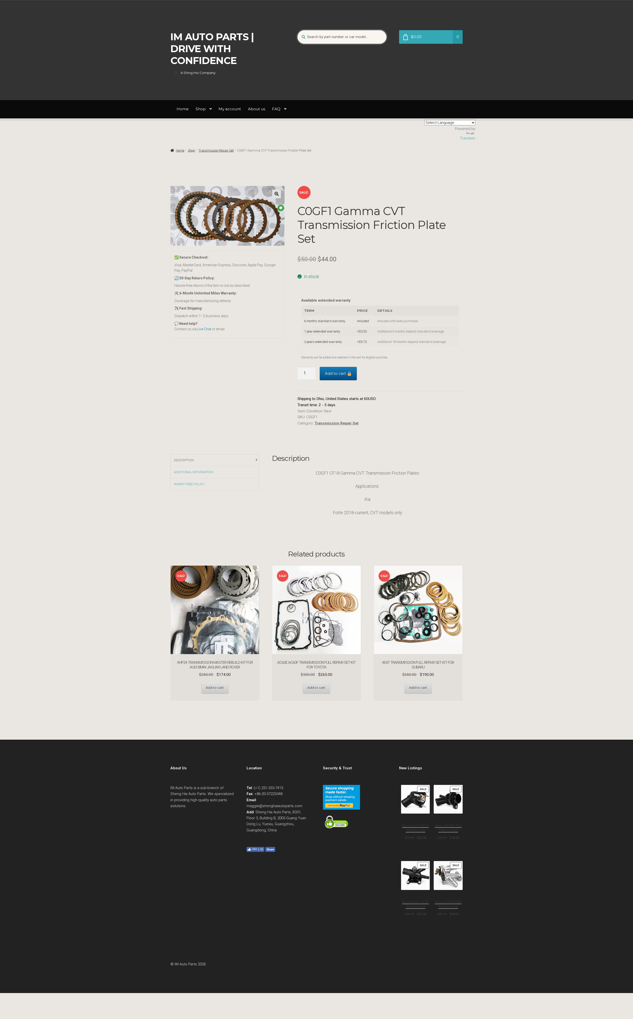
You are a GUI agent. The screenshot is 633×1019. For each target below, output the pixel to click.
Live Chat (204, 329)
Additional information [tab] (193, 472)
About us (256, 109)
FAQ (276, 109)
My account (230, 109)
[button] (276, 194)
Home (183, 109)
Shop (201, 109)
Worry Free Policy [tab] (189, 484)
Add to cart (336, 373)
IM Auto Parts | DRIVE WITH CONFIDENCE (212, 48)
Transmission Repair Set (216, 150)
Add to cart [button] (215, 687)
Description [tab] (184, 460)
